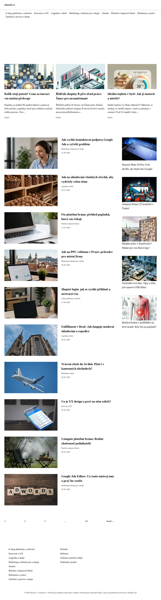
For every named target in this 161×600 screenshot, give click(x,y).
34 (86, 521)
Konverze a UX (41, 13)
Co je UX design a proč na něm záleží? (86, 401)
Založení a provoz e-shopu (18, 16)
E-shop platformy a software (19, 13)
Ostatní (105, 13)
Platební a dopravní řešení (123, 13)
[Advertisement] (80, 37)
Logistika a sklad (59, 13)
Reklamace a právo (146, 13)
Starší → (110, 521)
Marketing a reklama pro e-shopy (84, 13)
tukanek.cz (9, 5)
